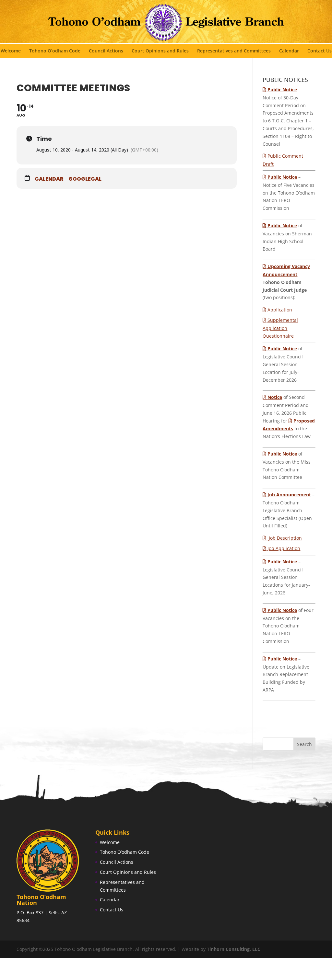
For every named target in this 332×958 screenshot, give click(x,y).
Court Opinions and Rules (160, 51)
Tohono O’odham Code (54, 51)
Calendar (289, 51)
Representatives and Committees (234, 51)
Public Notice (282, 225)
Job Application (283, 548)
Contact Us (319, 51)
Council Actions (106, 51)
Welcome (11, 51)
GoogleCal (84, 179)
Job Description (284, 538)
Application (279, 310)
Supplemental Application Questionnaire (280, 328)
